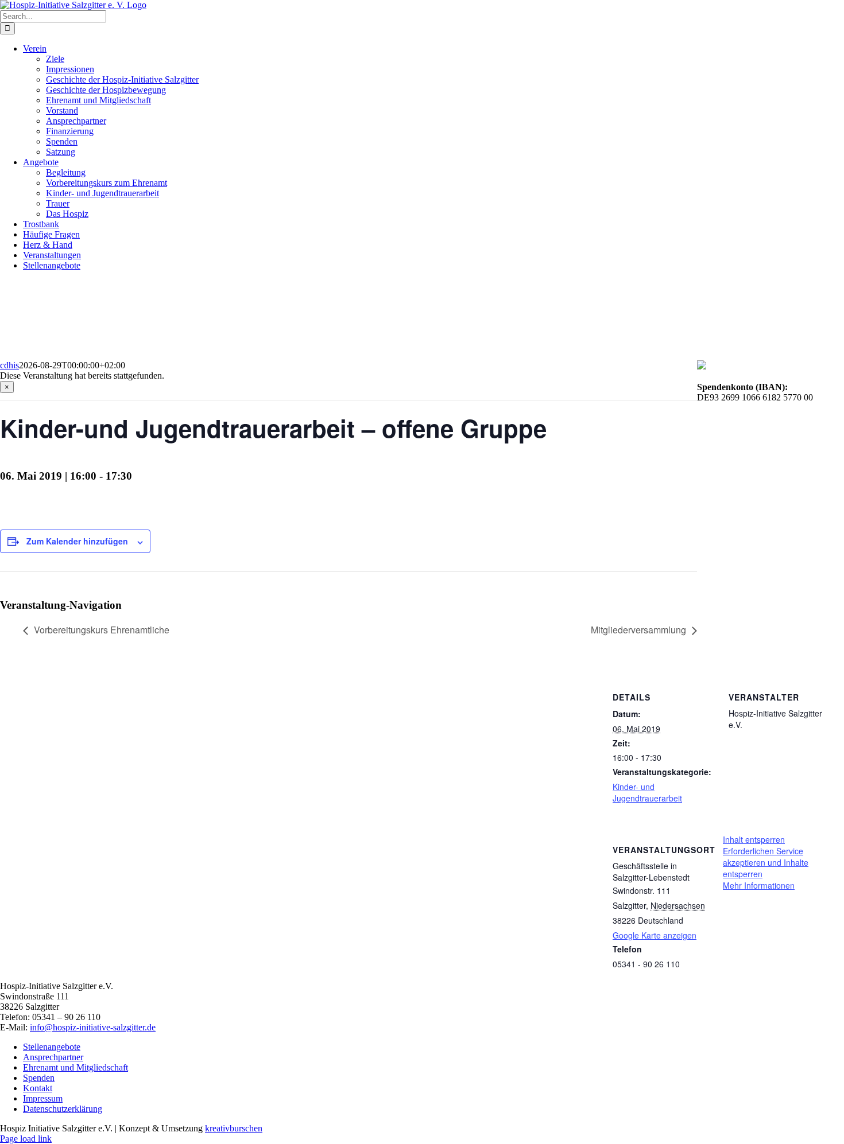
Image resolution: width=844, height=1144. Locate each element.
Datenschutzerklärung (62, 1109)
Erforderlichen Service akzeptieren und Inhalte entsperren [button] (765, 862)
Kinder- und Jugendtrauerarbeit (647, 792)
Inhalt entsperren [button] (754, 839)
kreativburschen (233, 1128)
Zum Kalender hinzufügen (77, 541)
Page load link (26, 1138)
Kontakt (37, 1088)
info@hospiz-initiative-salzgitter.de (93, 1027)
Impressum (43, 1098)
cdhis (9, 365)
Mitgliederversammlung (638, 629)
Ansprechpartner (53, 1057)
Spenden (39, 1078)
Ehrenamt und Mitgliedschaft (75, 1067)
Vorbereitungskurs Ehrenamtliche (101, 629)
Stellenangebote (51, 1047)
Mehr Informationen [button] (759, 885)
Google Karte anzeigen (654, 935)
